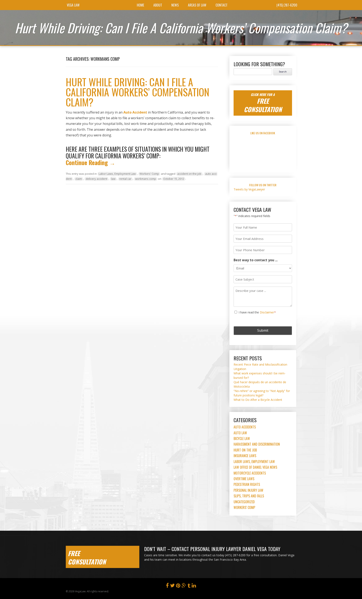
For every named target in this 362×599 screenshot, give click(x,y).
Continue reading (90, 162)
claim (78, 179)
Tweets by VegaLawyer (249, 189)
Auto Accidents (245, 427)
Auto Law (240, 432)
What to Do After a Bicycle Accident (258, 400)
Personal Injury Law (248, 490)
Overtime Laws (244, 478)
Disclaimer (267, 312)
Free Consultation (87, 557)
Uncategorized (244, 501)
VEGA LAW (73, 5)
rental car (125, 179)
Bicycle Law (242, 438)
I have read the (257, 312)
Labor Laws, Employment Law (117, 174)
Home (140, 5)
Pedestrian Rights (247, 484)
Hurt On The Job (245, 450)
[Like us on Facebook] (167, 586)
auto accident (135, 112)
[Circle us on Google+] (184, 586)
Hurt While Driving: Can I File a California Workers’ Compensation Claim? (137, 91)
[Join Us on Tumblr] (188, 586)
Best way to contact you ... (256, 260)
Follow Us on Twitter (262, 185)
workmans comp (145, 179)
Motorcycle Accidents (250, 473)
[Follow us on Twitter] (172, 586)
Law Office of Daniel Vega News (255, 467)
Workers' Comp (149, 174)
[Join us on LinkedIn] (194, 586)
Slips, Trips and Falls (249, 495)
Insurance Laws (245, 455)
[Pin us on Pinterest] (178, 586)
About (157, 5)
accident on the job (189, 174)
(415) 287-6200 (287, 5)
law (113, 179)
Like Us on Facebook (262, 133)
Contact (222, 5)
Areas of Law (197, 5)
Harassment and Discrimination (257, 444)
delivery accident (96, 179)
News (175, 5)
